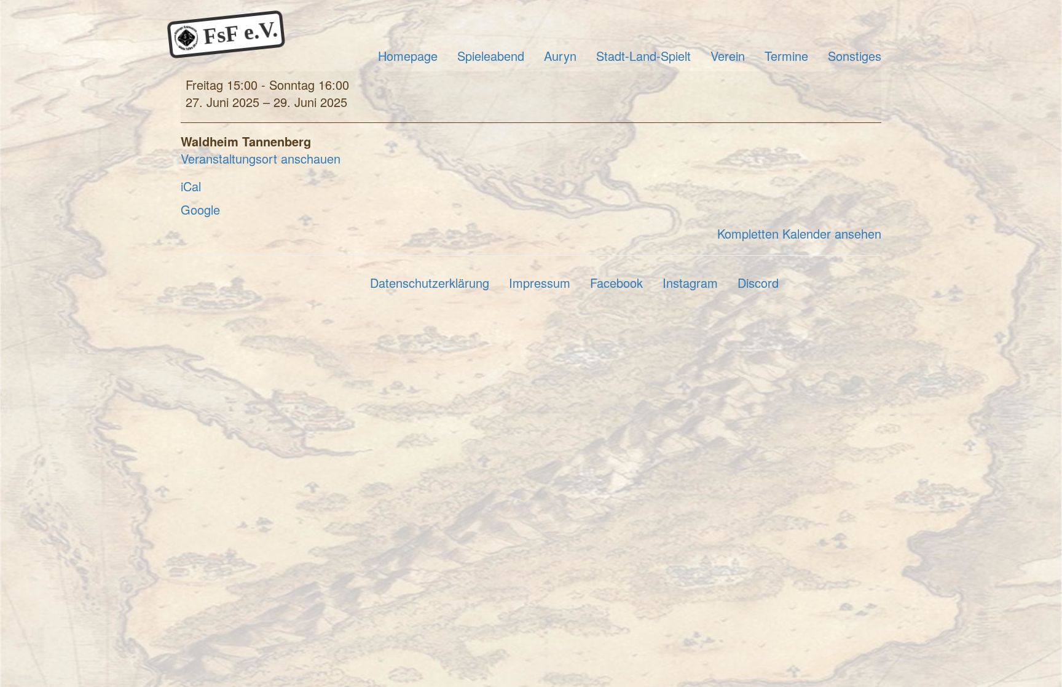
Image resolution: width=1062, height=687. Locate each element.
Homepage (408, 56)
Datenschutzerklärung (429, 283)
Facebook (616, 283)
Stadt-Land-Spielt (643, 56)
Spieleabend (490, 56)
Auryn (560, 56)
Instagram (690, 283)
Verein (727, 56)
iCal (191, 186)
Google (200, 209)
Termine (786, 56)
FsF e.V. (237, 33)
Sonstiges (854, 56)
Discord (758, 283)
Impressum (539, 283)
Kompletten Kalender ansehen (799, 233)
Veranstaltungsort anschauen (260, 158)
